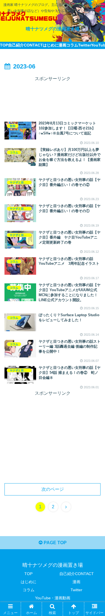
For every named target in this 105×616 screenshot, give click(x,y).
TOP (28, 573)
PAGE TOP (55, 542)
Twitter (76, 590)
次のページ (52, 489)
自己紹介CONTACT (76, 573)
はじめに (28, 582)
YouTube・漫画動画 (52, 598)
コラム (28, 590)
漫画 (76, 582)
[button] (94, 505)
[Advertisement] (52, 97)
